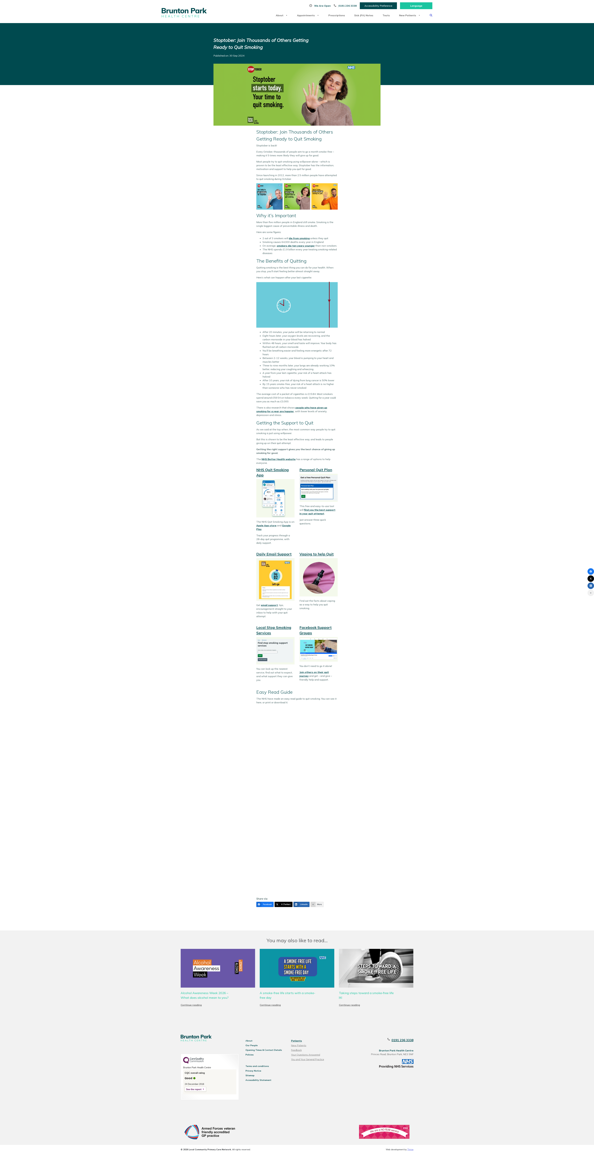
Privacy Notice (253, 1070)
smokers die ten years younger (296, 245)
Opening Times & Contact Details (263, 1050)
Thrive (410, 1149)
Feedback (296, 1050)
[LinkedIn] (591, 585)
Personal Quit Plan (315, 470)
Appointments (306, 15)
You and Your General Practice (307, 1059)
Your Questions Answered (305, 1054)
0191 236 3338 (402, 1040)
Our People (251, 1045)
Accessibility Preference (378, 5)
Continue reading (191, 1004)
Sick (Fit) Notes (363, 15)
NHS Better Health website (279, 459)
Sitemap (249, 1075)
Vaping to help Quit (316, 554)
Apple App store (266, 525)
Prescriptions (336, 15)
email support (269, 605)
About (279, 15)
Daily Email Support (274, 554)
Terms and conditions (257, 1066)
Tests (386, 15)
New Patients (407, 15)
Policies (249, 1054)
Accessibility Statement (258, 1080)
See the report (193, 1089)
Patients (296, 1040)
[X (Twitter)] (591, 578)
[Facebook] (591, 571)
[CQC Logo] (193, 1062)
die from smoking (299, 238)
